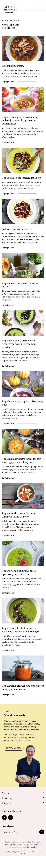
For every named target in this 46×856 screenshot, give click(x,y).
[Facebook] (4, 817)
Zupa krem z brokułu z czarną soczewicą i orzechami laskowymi (21, 630)
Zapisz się (9, 832)
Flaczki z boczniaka (13, 66)
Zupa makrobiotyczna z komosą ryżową (20, 285)
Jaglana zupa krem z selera (17, 229)
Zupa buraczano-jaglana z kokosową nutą (22, 403)
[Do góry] (41, 831)
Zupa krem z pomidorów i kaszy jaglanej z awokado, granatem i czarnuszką (20, 120)
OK (33, 852)
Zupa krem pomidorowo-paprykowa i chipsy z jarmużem (23, 687)
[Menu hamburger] (42, 5)
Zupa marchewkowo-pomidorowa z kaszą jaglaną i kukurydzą (21, 461)
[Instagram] (10, 817)
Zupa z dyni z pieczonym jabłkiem (21, 178)
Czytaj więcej (8, 81)
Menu (5, 793)
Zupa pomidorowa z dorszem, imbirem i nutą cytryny (19, 515)
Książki (6, 803)
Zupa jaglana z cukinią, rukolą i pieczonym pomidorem (19, 573)
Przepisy (7, 798)
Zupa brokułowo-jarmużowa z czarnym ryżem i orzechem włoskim (19, 344)
